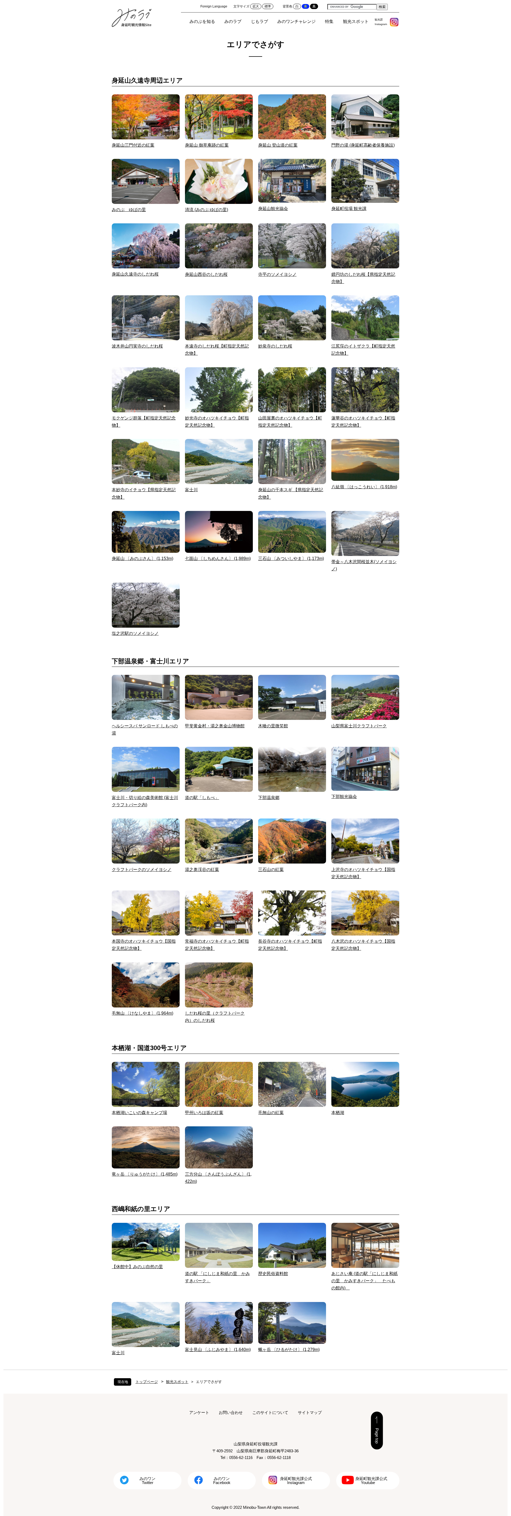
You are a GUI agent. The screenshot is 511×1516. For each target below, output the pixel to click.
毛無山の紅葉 (271, 1112)
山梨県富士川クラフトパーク (359, 726)
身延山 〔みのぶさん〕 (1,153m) (142, 558)
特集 (329, 21)
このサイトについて (270, 1412)
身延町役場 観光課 (348, 208)
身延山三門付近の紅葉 (133, 145)
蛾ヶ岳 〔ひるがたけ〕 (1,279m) (289, 1349)
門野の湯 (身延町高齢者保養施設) (363, 145)
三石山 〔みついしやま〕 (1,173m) (291, 558)
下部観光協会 (344, 796)
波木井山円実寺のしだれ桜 (137, 346)
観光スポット (356, 21)
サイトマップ (310, 1412)
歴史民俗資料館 (273, 1273)
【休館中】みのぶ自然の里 (137, 1266)
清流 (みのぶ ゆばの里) (206, 209)
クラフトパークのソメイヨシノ (141, 869)
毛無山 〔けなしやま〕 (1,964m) (142, 1013)
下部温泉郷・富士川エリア (150, 661)
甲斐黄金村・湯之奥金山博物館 (215, 726)
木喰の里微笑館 (273, 726)
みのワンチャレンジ (296, 21)
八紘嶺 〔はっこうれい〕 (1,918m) (364, 487)
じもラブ (259, 21)
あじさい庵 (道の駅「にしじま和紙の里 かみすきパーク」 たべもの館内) (364, 1280)
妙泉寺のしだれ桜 (275, 346)
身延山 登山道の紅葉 (278, 145)
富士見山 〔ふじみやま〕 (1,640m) (218, 1349)
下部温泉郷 (268, 797)
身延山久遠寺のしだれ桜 (135, 274)
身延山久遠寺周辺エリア (147, 80)
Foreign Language (213, 6)
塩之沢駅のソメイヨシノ (135, 633)
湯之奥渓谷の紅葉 (202, 869)
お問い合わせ (231, 1412)
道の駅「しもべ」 (202, 797)
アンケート (199, 1412)
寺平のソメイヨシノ (277, 274)
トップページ (146, 1382)
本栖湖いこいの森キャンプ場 (139, 1112)
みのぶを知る (202, 21)
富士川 (191, 489)
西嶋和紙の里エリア (141, 1208)
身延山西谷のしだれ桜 (206, 274)
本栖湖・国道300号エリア (149, 1047)
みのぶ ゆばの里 (129, 209)
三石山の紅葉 (271, 869)
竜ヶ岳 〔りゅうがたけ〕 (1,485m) (145, 1174)
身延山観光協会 (273, 208)
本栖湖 (337, 1112)
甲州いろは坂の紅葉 (204, 1112)
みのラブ (232, 21)
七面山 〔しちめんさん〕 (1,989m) (218, 558)
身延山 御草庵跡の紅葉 (207, 145)
